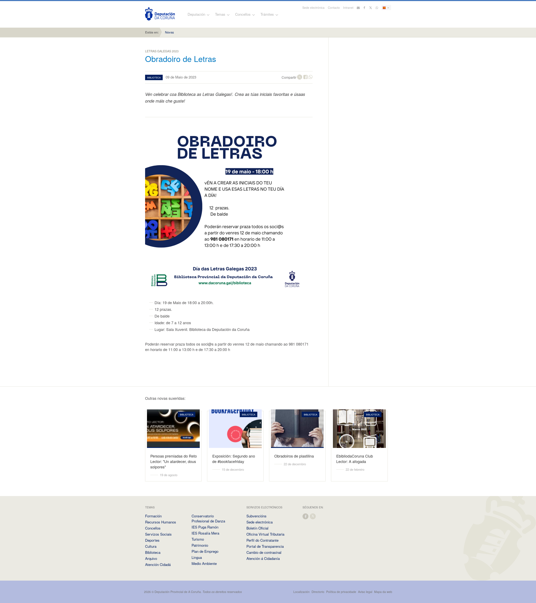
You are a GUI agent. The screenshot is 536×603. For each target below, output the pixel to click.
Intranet (348, 7)
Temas (220, 14)
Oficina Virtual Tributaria (265, 534)
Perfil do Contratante (262, 540)
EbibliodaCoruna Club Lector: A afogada (354, 458)
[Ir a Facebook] (364, 7)
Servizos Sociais (158, 534)
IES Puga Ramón (205, 527)
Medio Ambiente (204, 563)
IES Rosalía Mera (205, 533)
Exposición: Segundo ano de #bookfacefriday (233, 458)
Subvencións (256, 515)
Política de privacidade (341, 592)
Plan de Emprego (205, 551)
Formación (153, 515)
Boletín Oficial (257, 528)
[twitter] (313, 516)
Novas (169, 32)
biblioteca (154, 77)
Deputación (196, 14)
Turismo (198, 539)
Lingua (197, 557)
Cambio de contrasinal (263, 552)
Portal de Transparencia (265, 546)
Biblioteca (152, 552)
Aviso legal (365, 592)
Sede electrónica (313, 7)
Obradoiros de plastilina (294, 456)
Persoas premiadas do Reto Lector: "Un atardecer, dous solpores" (173, 461)
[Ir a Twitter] (371, 7)
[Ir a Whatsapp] (376, 7)
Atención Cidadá (158, 564)
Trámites (267, 14)
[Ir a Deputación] (160, 14)
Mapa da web (383, 592)
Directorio (318, 592)
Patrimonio (200, 545)
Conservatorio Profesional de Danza (208, 518)
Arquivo (151, 558)
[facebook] (306, 516)
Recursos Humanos (160, 522)
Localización (301, 592)
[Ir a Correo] (358, 7)
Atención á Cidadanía (263, 558)
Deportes (152, 540)
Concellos (243, 14)
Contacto (334, 7)
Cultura (150, 546)
